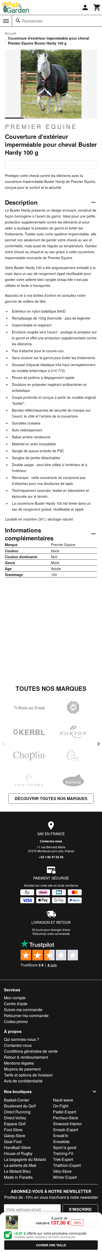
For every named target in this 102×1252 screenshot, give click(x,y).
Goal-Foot (13, 1141)
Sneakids (61, 1141)
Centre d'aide (15, 1003)
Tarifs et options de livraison (28, 1075)
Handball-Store (17, 1147)
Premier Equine (41, 126)
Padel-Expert (64, 1112)
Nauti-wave (63, 1100)
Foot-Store (13, 1129)
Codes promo (16, 1021)
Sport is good (64, 1147)
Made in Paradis (18, 1177)
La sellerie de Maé (20, 1165)
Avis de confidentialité (23, 1081)
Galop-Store (14, 1135)
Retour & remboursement (26, 1057)
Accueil (10, 33)
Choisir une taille (51, 1245)
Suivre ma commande (23, 1009)
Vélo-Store (62, 1171)
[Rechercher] (18, 20)
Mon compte (15, 998)
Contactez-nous (51, 841)
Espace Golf (15, 1124)
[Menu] (6, 21)
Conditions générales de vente (31, 1051)
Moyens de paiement (22, 1069)
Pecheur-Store (65, 1118)
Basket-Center (16, 1100)
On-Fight (60, 1106)
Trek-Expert (63, 1159)
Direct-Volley (15, 1118)
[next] (98, 743)
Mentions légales (19, 1063)
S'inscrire (80, 1209)
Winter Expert (65, 1177)
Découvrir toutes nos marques (51, 798)
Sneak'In (60, 1135)
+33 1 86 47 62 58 (51, 857)
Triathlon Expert (67, 1165)
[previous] (3, 743)
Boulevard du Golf (20, 1106)
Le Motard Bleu (17, 1171)
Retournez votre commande (51, 933)
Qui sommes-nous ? (21, 1039)
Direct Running (17, 1112)
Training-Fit (63, 1153)
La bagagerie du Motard (25, 1159)
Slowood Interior (67, 1124)
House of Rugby (18, 1153)
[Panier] (97, 7)
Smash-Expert (65, 1129)
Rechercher (32, 21)
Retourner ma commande (26, 1015)
